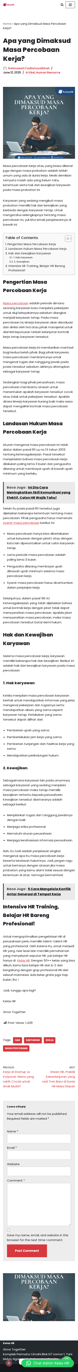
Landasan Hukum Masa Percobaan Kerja (37, 249)
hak (17, 1040)
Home (7, 24)
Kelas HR (23, 960)
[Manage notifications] (9, 1363)
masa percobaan (16, 1048)
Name (12, 1131)
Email (12, 1148)
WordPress (53, 1368)
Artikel (30, 72)
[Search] (62, 4)
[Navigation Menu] (70, 4)
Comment (16, 1180)
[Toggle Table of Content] (66, 238)
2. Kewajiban (21, 261)
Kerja (49, 1040)
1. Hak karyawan (22, 257)
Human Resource (48, 72)
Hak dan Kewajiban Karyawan (29, 253)
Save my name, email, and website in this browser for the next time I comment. (37, 1237)
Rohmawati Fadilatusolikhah (29, 68)
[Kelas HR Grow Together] (8, 5)
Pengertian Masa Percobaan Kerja (31, 244)
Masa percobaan (15, 303)
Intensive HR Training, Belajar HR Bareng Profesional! (36, 268)
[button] (47, 1363)
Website (13, 1164)
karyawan (33, 1040)
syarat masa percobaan (21, 523)
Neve (20, 1368)
